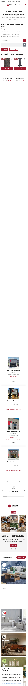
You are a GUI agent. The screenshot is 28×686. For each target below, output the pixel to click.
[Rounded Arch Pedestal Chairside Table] (20, 62)
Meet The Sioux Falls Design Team (13, 378)
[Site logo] (13, 4)
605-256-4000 (13, 407)
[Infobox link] (13, 572)
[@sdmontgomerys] (9, 506)
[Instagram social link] (11, 548)
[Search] (22, 4)
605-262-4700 (13, 468)
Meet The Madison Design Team (13, 409)
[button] (7, 68)
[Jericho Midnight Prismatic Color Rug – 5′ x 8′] (7, 62)
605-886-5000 (13, 437)
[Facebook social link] (10, 548)
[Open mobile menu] (1, 4)
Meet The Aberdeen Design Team (13, 470)
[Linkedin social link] (17, 548)
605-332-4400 (13, 376)
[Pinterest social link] (15, 548)
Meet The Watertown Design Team (13, 439)
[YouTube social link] (13, 548)
